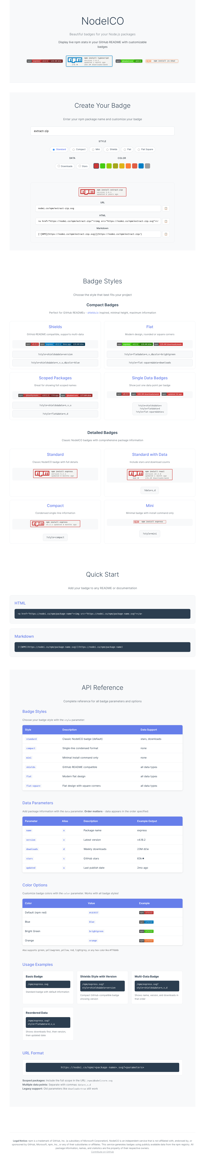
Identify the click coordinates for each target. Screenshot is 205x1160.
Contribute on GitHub (102, 1151)
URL (102, 202)
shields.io (93, 312)
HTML (102, 215)
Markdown (102, 228)
